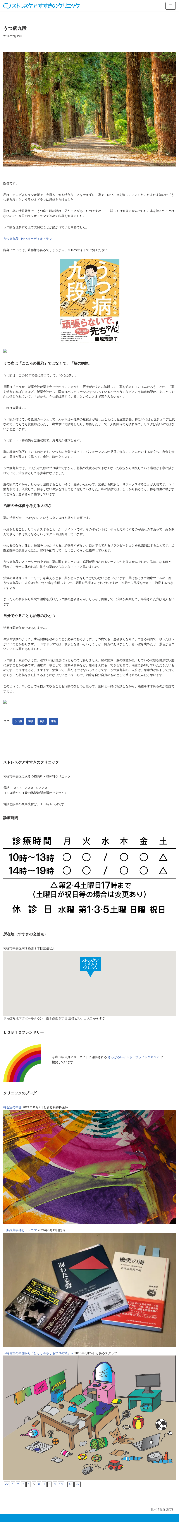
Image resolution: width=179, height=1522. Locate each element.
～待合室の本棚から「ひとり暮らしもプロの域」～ (38, 1353)
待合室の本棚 (12, 1107)
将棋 (30, 721)
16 (70, 1484)
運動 (53, 721)
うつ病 (18, 721)
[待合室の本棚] (89, 1223)
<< (7, 1484)
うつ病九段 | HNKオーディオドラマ (27, 238)
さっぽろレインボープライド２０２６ (134, 1057)
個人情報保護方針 (162, 1509)
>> (77, 1484)
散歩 (42, 721)
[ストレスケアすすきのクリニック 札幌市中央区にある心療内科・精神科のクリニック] (41, 5)
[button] (90, 966)
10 (61, 1484)
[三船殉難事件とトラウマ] (89, 1346)
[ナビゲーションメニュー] (170, 6)
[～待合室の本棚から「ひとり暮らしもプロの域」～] (89, 1478)
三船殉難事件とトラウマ (20, 1230)
